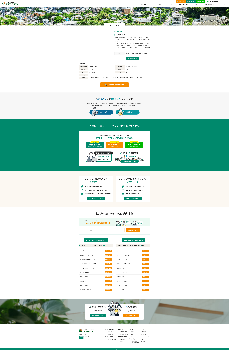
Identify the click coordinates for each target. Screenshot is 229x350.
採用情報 (144, 331)
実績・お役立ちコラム (210, 5)
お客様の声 (133, 339)
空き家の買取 (109, 333)
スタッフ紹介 (133, 336)
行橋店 (132, 334)
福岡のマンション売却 (111, 339)
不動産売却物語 (134, 341)
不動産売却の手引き (124, 333)
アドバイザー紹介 (145, 336)
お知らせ (144, 333)
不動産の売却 (122, 339)
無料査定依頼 (143, 340)
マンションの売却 (157, 5)
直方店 (132, 333)
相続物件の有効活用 (124, 334)
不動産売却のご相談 (124, 338)
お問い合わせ (143, 338)
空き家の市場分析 (110, 331)
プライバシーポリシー (145, 341)
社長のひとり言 (145, 334)
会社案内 (224, 5)
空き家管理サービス (111, 334)
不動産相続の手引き (124, 331)
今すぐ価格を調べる (133, 230)
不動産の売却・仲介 (183, 5)
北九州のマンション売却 (111, 338)
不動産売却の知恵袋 (135, 342)
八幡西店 (132, 331)
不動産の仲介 (122, 341)
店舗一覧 (196, 5)
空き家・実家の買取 (142, 5)
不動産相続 (170, 5)
